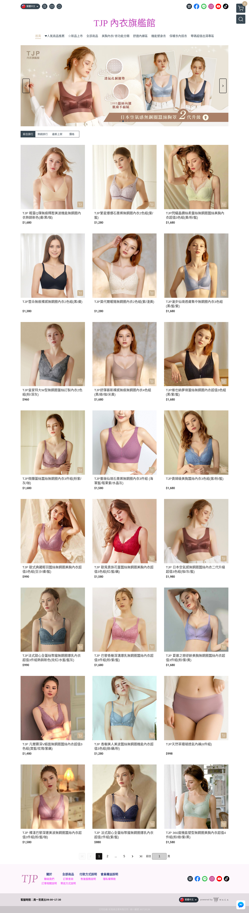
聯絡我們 (49, 879)
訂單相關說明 (49, 883)
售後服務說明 (88, 879)
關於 (49, 874)
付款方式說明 (88, 874)
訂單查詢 (68, 879)
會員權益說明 (109, 874)
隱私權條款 (109, 879)
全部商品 (68, 874)
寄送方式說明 (68, 883)
